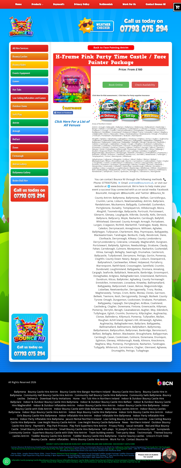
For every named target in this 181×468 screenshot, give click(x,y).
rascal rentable (134, 425)
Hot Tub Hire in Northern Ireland (100, 398)
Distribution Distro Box (70, 450)
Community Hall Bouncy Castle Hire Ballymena (101, 395)
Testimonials (106, 4)
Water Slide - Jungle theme (22, 453)
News (125, 422)
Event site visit (86, 450)
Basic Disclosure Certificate (86, 449)
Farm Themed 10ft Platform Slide (107, 450)
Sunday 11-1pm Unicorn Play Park (114, 455)
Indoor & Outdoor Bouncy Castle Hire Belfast (106, 401)
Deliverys (31, 447)
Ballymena (20, 391)
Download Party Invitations (55, 398)
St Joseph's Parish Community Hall (135, 429)
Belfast (16, 139)
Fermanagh (18, 156)
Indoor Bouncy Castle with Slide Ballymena (78, 408)
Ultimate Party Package (89, 453)
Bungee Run (103, 449)
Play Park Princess (57, 425)
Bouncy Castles (20, 56)
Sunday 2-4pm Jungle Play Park (87, 455)
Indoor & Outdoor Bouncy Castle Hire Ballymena (50, 401)
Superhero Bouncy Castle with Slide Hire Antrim (59, 432)
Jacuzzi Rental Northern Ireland (83, 419)
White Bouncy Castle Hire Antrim (89, 439)
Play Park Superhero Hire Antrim (88, 425)
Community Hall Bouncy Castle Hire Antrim (48, 395)
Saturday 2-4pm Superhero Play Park (97, 457)
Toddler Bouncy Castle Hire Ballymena (94, 435)
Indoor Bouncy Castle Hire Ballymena (138, 405)
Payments (68, 447)
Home (18, 4)
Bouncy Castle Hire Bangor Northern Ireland (85, 391)
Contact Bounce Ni (156, 4)
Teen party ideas (125, 432)
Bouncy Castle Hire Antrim (43, 391)
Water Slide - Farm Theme (45, 453)
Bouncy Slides (19, 65)
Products (37, 4)
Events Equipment (21, 73)
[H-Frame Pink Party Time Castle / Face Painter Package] (72, 84)
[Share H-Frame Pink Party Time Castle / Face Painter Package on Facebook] (72, 112)
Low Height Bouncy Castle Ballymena (99, 422)
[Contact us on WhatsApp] (7, 461)
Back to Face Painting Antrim (110, 47)
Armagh (16, 131)
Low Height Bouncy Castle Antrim (57, 422)
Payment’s (58, 4)
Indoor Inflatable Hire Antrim (75, 415)
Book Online (116, 84)
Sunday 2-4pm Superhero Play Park (29, 455)
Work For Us (129, 4)
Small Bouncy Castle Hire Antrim (38, 429)
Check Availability (145, 84)
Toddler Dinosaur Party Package (133, 453)
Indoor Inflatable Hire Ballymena (112, 415)
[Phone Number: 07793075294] (144, 29)
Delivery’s (32, 398)
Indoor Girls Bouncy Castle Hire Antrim (141, 412)
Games (16, 81)
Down (15, 147)
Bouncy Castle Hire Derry (126, 391)
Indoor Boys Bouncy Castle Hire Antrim (44, 412)
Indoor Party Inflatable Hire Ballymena (42, 419)
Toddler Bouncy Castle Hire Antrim (51, 435)
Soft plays (108, 429)
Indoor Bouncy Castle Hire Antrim (96, 405)
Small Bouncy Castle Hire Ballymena (79, 429)
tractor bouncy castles (131, 435)
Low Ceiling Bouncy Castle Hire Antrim (125, 419)
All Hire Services (20, 48)
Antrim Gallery (20, 164)
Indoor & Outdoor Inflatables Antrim (54, 405)
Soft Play (17, 114)
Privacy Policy (81, 4)
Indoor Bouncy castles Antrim (121, 408)
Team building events (101, 432)
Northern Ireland (140, 422)
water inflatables (59, 439)
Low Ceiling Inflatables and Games (29, 98)
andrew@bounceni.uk (141, 182)
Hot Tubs (17, 89)
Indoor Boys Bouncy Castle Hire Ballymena (93, 412)
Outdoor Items (20, 106)
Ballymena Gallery (21, 172)
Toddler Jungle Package (109, 453)
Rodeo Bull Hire (20, 180)
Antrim (16, 122)
